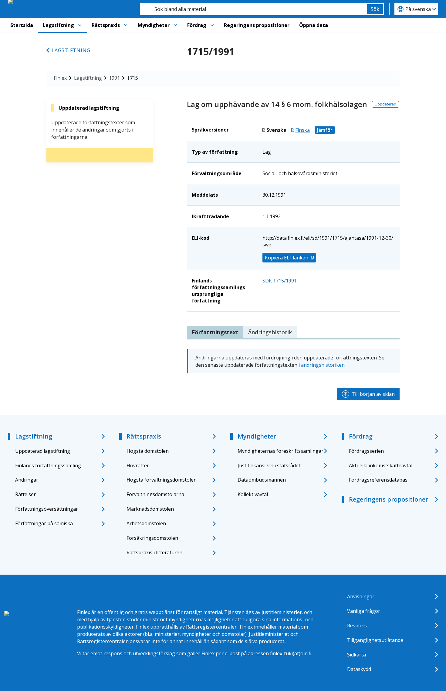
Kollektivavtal (253, 494)
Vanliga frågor (363, 611)
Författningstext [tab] (215, 332)
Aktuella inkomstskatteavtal (380, 465)
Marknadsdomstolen (150, 509)
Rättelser (25, 494)
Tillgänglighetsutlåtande (375, 640)
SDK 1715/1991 (279, 280)
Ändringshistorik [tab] (270, 332)
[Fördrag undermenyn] (212, 25)
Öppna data (313, 25)
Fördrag (196, 25)
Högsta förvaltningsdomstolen (162, 479)
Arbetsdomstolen (146, 523)
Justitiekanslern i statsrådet (269, 465)
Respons (357, 625)
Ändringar (26, 479)
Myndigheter (154, 25)
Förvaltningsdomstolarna (155, 494)
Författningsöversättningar (46, 509)
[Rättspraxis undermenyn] (125, 25)
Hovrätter (138, 465)
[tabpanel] (293, 361)
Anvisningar (360, 596)
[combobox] (253, 9)
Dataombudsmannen (262, 479)
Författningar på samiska (44, 523)
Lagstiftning (58, 25)
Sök (375, 9)
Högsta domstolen (148, 451)
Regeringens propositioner (256, 25)
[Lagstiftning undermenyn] (79, 25)
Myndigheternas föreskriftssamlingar (280, 451)
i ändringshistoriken (322, 365)
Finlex (60, 78)
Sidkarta (356, 654)
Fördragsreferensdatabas (378, 479)
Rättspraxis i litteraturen (154, 552)
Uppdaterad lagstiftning (42, 451)
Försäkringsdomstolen (152, 538)
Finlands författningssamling (48, 465)
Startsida (21, 25)
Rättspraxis (106, 25)
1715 (132, 78)
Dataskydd (359, 669)
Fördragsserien (366, 451)
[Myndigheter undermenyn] (175, 25)
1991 (114, 78)
